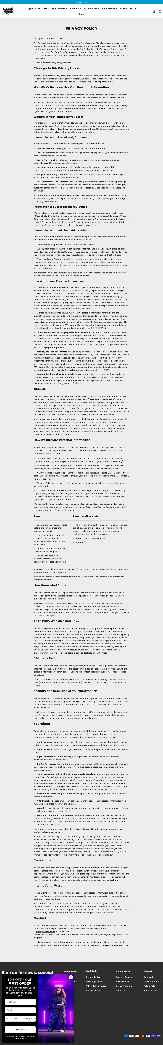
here (115, 880)
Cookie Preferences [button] (125, 986)
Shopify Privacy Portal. (53, 347)
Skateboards (90, 8)
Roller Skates (108, 8)
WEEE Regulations (94, 981)
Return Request (151, 990)
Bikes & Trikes (127, 8)
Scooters (74, 8)
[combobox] (9, 1019)
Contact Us (149, 977)
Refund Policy (150, 986)
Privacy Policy (122, 981)
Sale (81, 14)
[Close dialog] (71, 977)
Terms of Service (124, 977)
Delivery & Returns (152, 981)
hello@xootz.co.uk (45, 931)
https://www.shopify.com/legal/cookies (102, 399)
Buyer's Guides (93, 977)
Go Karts (42, 8)
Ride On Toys (58, 8)
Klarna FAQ (121, 990)
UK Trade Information (96, 986)
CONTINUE (20, 1029)
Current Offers (93, 990)
